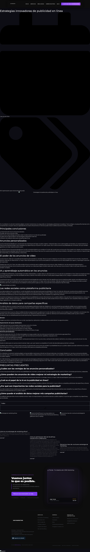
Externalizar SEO (41, 519)
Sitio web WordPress (42, 528)
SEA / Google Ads (41, 522)
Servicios (33, 3)
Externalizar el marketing (43, 517)
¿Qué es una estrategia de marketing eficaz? (14, 431)
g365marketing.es (71, 523)
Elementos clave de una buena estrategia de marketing (74, 445)
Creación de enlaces (42, 526)
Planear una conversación (72, 518)
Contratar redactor (42, 524)
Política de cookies (75, 545)
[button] (88, 403)
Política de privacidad (56, 545)
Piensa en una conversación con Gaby (24, 494)
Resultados (41, 3)
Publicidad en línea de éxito (15, 362)
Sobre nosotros (50, 3)
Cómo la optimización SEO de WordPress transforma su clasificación (42, 437)
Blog (58, 3)
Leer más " (2, 437)
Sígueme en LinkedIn (19, 538)
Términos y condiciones (66, 545)
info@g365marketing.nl (72, 520)
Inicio (27, 3)
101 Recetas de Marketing (57, 524)
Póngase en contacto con (58, 526)
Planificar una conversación (71, 3)
